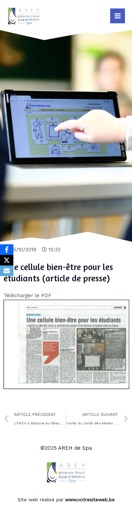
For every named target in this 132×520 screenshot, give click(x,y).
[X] (6, 260)
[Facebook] (6, 249)
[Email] (6, 270)
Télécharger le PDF (27, 295)
